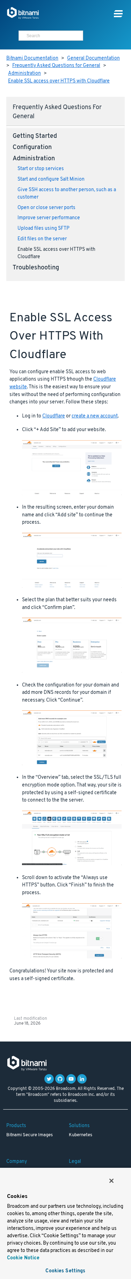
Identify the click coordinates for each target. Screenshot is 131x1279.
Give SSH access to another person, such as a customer (66, 193)
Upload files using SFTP (43, 229)
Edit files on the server (42, 239)
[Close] (111, 1180)
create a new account (95, 416)
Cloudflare (53, 416)
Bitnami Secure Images (29, 1135)
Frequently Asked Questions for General (56, 65)
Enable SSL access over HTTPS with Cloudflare (59, 81)
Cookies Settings (65, 1271)
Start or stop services (40, 169)
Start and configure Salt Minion (51, 179)
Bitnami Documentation (32, 58)
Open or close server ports (46, 208)
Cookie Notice (23, 1258)
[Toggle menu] (118, 14)
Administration (24, 73)
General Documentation (93, 58)
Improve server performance (48, 218)
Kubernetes (80, 1135)
